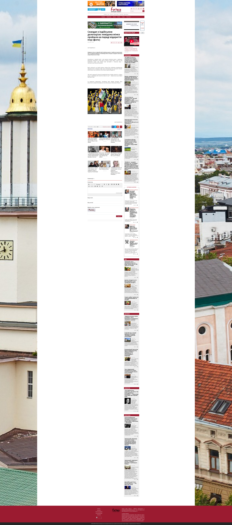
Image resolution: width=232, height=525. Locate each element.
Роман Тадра (132, 224)
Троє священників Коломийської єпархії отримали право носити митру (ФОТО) (131, 371)
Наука (111, 14)
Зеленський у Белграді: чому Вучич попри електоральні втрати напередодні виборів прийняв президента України (131, 442)
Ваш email (90, 202)
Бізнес (118, 16)
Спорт (123, 16)
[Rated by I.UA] (99, 517)
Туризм (121, 14)
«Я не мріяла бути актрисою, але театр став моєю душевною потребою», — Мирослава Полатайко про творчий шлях (131, 393)
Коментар (90, 182)
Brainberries (105, 141)
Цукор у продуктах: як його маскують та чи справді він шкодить (131, 281)
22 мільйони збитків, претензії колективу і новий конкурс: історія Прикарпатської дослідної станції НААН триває (131, 142)
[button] (89, 184)
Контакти (99, 510)
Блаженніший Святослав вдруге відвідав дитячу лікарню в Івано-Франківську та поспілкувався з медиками (131, 352)
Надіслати (119, 216)
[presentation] (89, 184)
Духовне (126, 14)
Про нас (98, 508)
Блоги (114, 16)
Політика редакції (99, 511)
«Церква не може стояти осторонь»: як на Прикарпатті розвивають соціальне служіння (131, 318)
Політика (128, 16)
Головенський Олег (134, 189)
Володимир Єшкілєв (134, 207)
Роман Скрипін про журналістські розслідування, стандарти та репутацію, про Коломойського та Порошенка (131, 48)
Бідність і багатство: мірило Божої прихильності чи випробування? (134, 229)
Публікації (109, 16)
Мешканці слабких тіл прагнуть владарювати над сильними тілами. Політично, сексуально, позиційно (133, 212)
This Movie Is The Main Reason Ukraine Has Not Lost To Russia (116, 154)
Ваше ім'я (90, 197)
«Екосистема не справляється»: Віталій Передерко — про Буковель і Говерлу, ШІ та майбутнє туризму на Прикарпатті (131, 100)
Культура (116, 14)
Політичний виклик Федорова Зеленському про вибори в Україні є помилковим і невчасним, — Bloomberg (131, 420)
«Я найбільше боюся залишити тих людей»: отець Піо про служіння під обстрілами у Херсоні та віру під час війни (131, 60)
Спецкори (99, 514)
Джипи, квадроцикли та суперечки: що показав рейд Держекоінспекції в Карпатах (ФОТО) (131, 78)
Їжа (108, 14)
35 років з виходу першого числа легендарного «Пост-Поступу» (134, 244)
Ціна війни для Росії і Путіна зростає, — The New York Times (130, 483)
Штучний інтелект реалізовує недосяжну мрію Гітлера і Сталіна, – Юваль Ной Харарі (133, 195)
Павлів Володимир (134, 239)
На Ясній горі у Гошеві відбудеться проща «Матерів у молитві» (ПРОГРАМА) (130, 334)
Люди (105, 14)
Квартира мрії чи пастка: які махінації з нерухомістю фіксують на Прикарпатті (131, 121)
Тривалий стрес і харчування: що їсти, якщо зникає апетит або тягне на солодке (131, 263)
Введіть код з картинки (94, 207)
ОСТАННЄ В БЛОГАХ (131, 187)
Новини (103, 16)
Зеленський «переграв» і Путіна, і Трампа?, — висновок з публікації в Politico (131, 462)
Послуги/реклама (99, 513)
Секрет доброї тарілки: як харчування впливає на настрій (131, 298)
